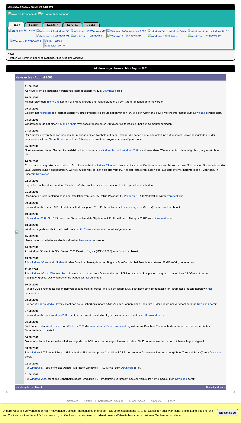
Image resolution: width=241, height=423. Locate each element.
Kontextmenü (65, 139)
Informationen (173, 415)
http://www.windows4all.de (94, 229)
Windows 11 (35, 40)
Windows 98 (61, 35)
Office (58, 40)
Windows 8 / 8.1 (220, 31)
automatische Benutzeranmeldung (110, 326)
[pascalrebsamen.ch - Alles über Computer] (76, 123)
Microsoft (45, 112)
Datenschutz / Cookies (110, 400)
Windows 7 (171, 35)
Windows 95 (61, 31)
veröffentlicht (175, 195)
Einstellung (53, 101)
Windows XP (133, 35)
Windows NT (97, 35)
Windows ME (97, 31)
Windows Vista (177, 31)
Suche (91, 24)
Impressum (72, 400)
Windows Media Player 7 (49, 303)
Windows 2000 (137, 31)
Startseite (29, 30)
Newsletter (42, 173)
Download (108, 90)
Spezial (60, 45)
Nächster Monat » (216, 387)
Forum (33, 24)
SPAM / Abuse (137, 400)
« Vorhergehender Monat (28, 387)
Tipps (16, 24)
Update (60, 262)
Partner (70, 123)
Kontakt (53, 24)
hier (27, 154)
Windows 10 (213, 35)
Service (72, 24)
